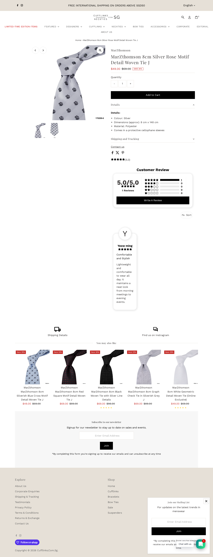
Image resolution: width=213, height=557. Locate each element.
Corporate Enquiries (27, 491)
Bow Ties (138, 26)
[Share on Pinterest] (123, 153)
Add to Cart (153, 94)
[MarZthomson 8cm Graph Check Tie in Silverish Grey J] (143, 367)
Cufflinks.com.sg (47, 550)
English (188, 5)
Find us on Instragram (155, 335)
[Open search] (183, 17)
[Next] (43, 50)
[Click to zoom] (100, 50)
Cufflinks (96, 26)
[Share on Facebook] (113, 153)
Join (106, 445)
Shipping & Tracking (27, 496)
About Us (106, 32)
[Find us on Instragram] (155, 330)
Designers (73, 26)
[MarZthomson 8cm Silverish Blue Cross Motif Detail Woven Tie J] (32, 367)
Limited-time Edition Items (21, 26)
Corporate (183, 26)
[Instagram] (22, 5)
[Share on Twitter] (118, 153)
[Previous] (35, 50)
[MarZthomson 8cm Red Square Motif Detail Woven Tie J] (69, 367)
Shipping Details (57, 335)
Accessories (159, 26)
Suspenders (115, 512)
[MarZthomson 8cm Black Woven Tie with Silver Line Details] (106, 367)
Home (78, 40)
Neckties (117, 26)
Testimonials (22, 502)
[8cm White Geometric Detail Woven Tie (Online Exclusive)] (180, 367)
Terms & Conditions (27, 512)
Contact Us (22, 523)
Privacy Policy (23, 507)
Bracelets (113, 496)
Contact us (117, 147)
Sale (110, 507)
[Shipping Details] (57, 330)
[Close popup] (206, 501)
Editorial (202, 26)
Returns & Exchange (27, 518)
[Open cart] (196, 17)
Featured (50, 26)
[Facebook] (17, 5)
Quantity (116, 77)
